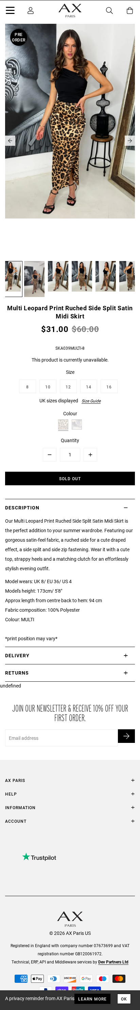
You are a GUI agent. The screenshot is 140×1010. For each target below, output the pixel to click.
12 (68, 386)
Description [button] (22, 507)
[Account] (30, 10)
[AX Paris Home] (70, 10)
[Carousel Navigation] (70, 141)
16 (109, 386)
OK (124, 999)
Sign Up (126, 736)
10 (48, 386)
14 (88, 386)
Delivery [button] (17, 655)
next (130, 141)
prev (10, 141)
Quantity (70, 440)
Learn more (92, 999)
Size (70, 372)
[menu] (10, 11)
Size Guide (91, 400)
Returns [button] (17, 672)
